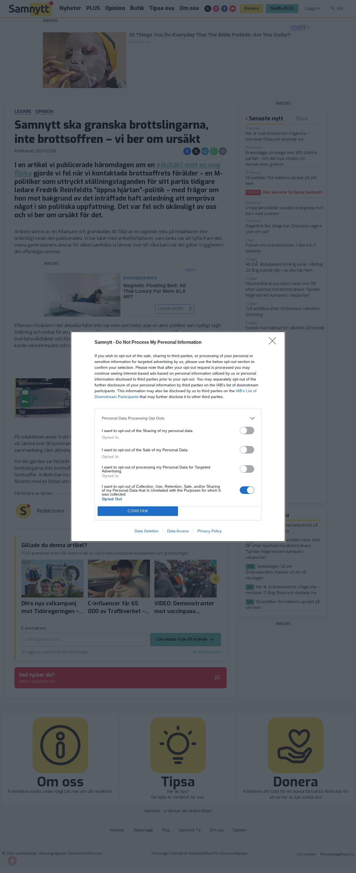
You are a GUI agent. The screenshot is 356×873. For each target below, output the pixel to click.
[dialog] (178, 437)
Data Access (178, 531)
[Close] (274, 342)
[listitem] (178, 418)
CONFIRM (138, 511)
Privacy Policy (209, 531)
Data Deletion (147, 531)
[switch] (247, 430)
